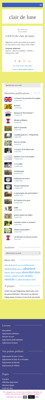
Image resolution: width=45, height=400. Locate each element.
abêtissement (29, 265)
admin (25, 32)
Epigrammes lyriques (10, 343)
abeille (14, 276)
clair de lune (20, 66)
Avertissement (19, 171)
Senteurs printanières (22, 230)
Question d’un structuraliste (24, 157)
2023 (34, 279)
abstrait (7, 276)
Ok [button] (25, 397)
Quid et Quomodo (20, 127)
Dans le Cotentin (20, 142)
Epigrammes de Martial (10, 362)
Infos (37, 397)
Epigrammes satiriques (10, 333)
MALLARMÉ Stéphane (26, 69)
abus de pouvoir (10, 265)
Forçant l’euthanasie (21, 186)
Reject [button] (31, 397)
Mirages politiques (20, 120)
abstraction (10, 268)
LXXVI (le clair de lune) (19, 36)
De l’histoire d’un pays (22, 200)
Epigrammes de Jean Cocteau (12, 356)
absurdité (28, 272)
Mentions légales (8, 385)
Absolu (7, 272)
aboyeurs (20, 265)
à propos (17, 272)
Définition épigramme (10, 382)
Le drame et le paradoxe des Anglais (27, 98)
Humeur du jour (8, 337)
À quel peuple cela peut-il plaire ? (26, 193)
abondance (27, 279)
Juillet (16, 208)
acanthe (21, 276)
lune (26, 66)
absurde (9, 279)
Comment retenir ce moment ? (25, 222)
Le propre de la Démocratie (24, 149)
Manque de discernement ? (24, 113)
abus (37, 272)
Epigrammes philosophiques (12, 340)
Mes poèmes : (7, 330)
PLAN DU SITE (7, 388)
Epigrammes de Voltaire (11, 365)
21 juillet (18, 279)
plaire (30, 66)
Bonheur (17, 105)
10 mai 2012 (23, 29)
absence (29, 268)
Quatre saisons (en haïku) (23, 215)
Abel (12, 272)
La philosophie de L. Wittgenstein (26, 135)
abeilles (29, 275)
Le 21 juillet (18, 164)
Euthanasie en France (22, 178)
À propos (5, 379)
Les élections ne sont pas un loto (25, 237)
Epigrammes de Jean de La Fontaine (15, 359)
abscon (20, 269)
